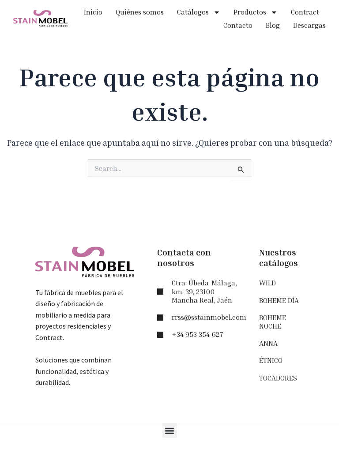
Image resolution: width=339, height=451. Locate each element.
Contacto (237, 25)
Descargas (309, 25)
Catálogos (193, 11)
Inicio (93, 11)
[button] (169, 430)
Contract (305, 11)
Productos (250, 11)
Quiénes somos (140, 11)
